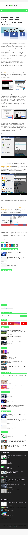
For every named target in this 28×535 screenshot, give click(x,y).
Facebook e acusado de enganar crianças (16, 252)
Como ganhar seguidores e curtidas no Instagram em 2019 (15, 386)
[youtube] (24, 323)
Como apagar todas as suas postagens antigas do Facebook (15, 264)
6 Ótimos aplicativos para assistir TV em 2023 (16, 341)
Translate (10, 309)
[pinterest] (11, 323)
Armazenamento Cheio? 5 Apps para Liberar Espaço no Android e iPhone (16, 446)
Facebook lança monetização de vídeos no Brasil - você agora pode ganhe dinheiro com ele (16, 259)
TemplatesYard (13, 526)
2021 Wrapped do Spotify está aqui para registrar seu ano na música (15, 406)
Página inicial (3, 14)
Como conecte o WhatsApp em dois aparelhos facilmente (15, 472)
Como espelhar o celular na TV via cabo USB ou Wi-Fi (16, 513)
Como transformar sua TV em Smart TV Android (15, 362)
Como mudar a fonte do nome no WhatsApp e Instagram (16, 376)
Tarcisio (3, 24)
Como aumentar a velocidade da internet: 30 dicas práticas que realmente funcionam (16, 367)
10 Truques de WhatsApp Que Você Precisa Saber (16, 466)
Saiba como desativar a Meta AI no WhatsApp (17, 434)
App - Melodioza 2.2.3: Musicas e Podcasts (16, 400)
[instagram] (17, 323)
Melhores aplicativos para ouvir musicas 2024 (16, 394)
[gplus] (4, 323)
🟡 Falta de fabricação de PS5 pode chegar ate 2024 (16, 490)
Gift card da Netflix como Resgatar (14, 336)
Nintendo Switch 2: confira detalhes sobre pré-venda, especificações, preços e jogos (16, 480)
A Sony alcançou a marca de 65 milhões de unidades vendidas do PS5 (16, 485)
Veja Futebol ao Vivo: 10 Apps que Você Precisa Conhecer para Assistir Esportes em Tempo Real (16, 331)
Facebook (8, 14)
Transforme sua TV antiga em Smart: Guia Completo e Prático (15, 357)
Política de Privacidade (5, 521)
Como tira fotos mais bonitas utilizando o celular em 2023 (15, 381)
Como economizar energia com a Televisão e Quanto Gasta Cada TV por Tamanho (17, 508)
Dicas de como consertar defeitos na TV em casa (16, 351)
